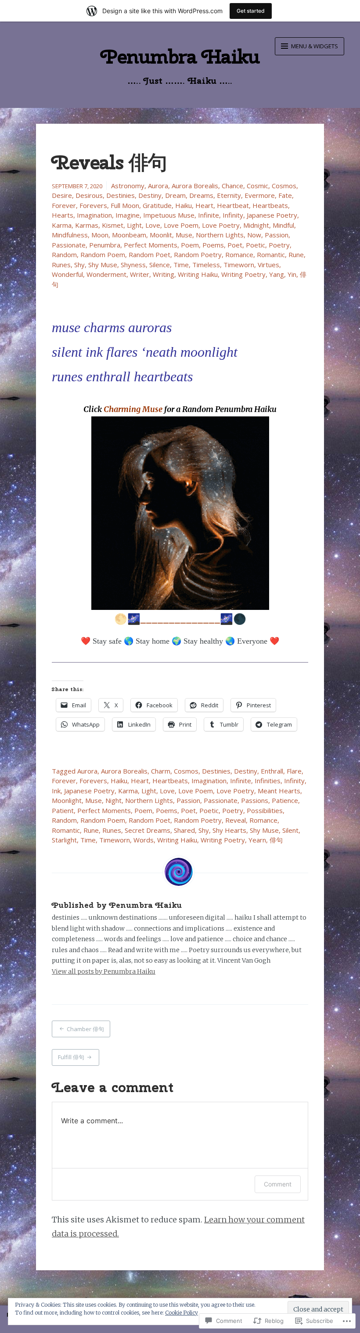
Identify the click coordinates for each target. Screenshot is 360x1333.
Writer (139, 274)
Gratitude (157, 205)
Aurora (158, 185)
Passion (276, 234)
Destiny (150, 195)
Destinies (120, 195)
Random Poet (149, 254)
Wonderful (67, 274)
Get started (251, 10)
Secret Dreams (147, 830)
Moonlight (67, 800)
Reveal (235, 820)
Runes (61, 264)
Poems (213, 244)
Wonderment (106, 274)
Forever (64, 205)
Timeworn (238, 264)
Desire (62, 195)
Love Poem (181, 225)
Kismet (112, 225)
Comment (278, 1184)
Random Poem (102, 254)
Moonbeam (129, 234)
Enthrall (272, 771)
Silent (290, 830)
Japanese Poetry (272, 215)
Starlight (64, 839)
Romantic (271, 254)
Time (181, 264)
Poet (234, 244)
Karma (62, 225)
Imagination (94, 215)
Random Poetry (198, 254)
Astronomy (127, 185)
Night (113, 800)
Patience (285, 800)
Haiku (183, 205)
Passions (254, 800)
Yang (276, 274)
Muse (184, 234)
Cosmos (284, 185)
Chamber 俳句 (85, 1029)
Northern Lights (220, 234)
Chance (232, 185)
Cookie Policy (181, 1312)
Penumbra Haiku (180, 56)
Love (152, 225)
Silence (159, 264)
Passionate (69, 244)
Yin (292, 274)
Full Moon (125, 205)
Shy (79, 264)
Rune (296, 254)
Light (134, 225)
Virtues (268, 264)
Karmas (86, 225)
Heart (204, 205)
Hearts (62, 215)
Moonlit (161, 234)
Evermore (260, 195)
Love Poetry (221, 225)
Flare (294, 771)
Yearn (257, 839)
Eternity (229, 195)
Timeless (206, 264)
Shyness (133, 264)
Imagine (127, 215)
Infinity (233, 215)
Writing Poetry (243, 274)
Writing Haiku (198, 274)
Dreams (201, 195)
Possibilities (265, 810)
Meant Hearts (279, 790)
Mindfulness (70, 234)
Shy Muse (102, 264)
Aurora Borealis (195, 185)
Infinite (208, 215)
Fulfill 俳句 (71, 1057)
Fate (285, 195)
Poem (190, 244)
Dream (175, 195)
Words (143, 839)
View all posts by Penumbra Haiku (103, 971)
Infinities (268, 780)
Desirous (89, 195)
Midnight (256, 225)
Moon (99, 234)
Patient (63, 810)
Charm (160, 771)
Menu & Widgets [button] (314, 46)
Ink (56, 790)
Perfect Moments (150, 244)
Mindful (283, 225)
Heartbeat (233, 205)
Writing (163, 274)
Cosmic (257, 185)
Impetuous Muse (168, 215)
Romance (239, 254)
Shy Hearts (229, 830)
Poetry (279, 244)
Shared (184, 830)
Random (64, 254)
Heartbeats (270, 205)
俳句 (276, 839)
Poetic (255, 244)
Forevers (93, 205)
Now (254, 234)
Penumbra (104, 244)
